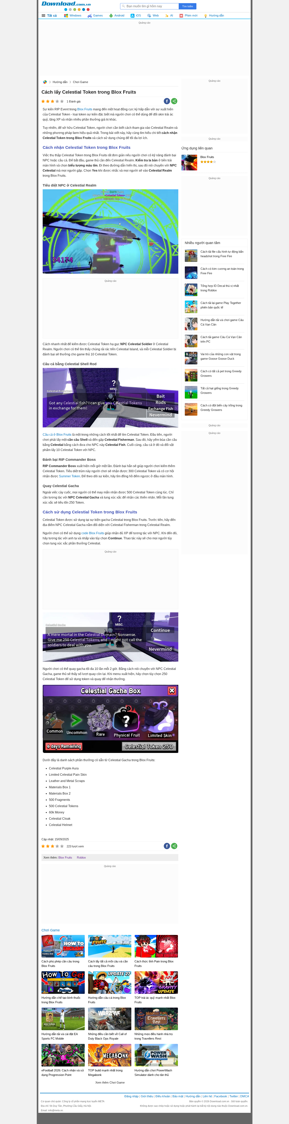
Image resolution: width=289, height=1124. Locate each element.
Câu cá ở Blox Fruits (57, 434)
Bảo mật (177, 1096)
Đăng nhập (131, 1096)
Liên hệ (207, 1096)
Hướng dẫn (60, 82)
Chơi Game (80, 82)
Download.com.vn (44, 82)
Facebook (220, 1096)
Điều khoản (163, 1096)
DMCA (244, 1096)
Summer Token (69, 476)
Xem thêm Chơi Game (110, 1082)
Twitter (233, 1096)
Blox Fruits (84, 109)
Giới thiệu (147, 1096)
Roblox (81, 857)
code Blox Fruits (92, 533)
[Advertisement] (144, 52)
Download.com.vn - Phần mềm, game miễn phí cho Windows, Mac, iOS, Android (66, 6)
